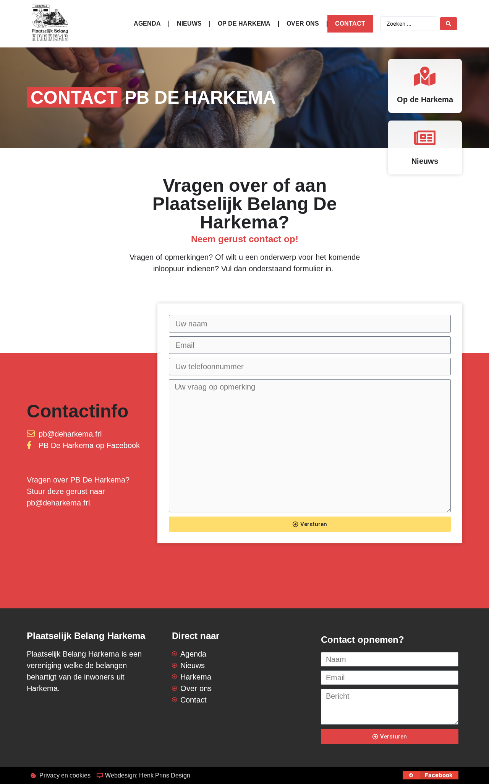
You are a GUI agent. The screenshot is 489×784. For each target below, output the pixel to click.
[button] (431, 775)
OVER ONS (303, 23)
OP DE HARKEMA (244, 23)
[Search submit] (448, 23)
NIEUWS (189, 23)
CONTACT (350, 23)
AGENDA (147, 23)
